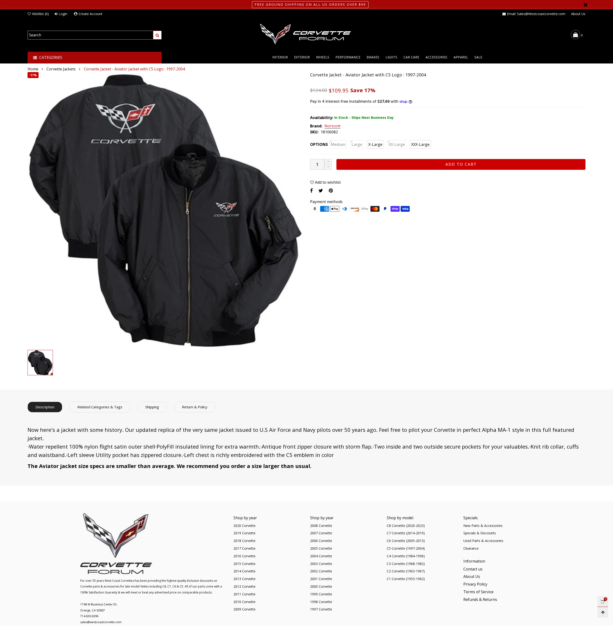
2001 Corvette (321, 578)
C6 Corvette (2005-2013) (406, 540)
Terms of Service (478, 591)
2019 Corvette (244, 533)
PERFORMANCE (347, 57)
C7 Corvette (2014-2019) (406, 533)
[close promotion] (585, 4)
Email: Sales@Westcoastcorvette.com (536, 13)
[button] (328, 167)
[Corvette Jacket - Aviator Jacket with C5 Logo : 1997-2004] (165, 210)
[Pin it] (331, 190)
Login (63, 13)
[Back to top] (602, 612)
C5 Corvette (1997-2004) (406, 548)
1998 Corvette (321, 601)
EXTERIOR (302, 57)
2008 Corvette (321, 525)
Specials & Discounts (479, 533)
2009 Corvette (244, 609)
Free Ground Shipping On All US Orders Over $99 (310, 4)
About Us (578, 13)
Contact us (472, 569)
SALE (478, 57)
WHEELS (322, 57)
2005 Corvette (321, 548)
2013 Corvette (244, 578)
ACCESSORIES (436, 57)
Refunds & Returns (480, 599)
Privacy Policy (475, 584)
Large (357, 144)
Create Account (90, 13)
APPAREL (461, 57)
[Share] (311, 190)
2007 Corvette (321, 533)
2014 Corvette (244, 571)
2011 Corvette (244, 594)
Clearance (471, 548)
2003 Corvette (321, 563)
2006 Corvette (321, 540)
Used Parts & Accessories (483, 540)
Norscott (332, 126)
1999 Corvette (321, 594)
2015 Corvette (244, 563)
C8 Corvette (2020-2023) (406, 525)
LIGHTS (391, 57)
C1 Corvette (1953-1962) (406, 578)
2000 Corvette (321, 586)
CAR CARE (411, 57)
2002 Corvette (321, 571)
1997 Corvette (321, 609)
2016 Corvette (244, 556)
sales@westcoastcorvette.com (100, 622)
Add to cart (461, 164)
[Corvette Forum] (306, 34)
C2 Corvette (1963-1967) (406, 571)
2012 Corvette (244, 586)
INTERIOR (280, 57)
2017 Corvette (244, 548)
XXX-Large (420, 144)
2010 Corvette (244, 601)
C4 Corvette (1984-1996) (406, 556)
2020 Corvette (244, 525)
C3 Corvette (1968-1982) (406, 563)
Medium (338, 144)
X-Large (375, 144)
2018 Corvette (244, 540)
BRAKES (373, 57)
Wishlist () (40, 13)
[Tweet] (320, 190)
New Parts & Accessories (483, 525)
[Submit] (157, 35)
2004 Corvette (321, 556)
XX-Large (397, 144)
